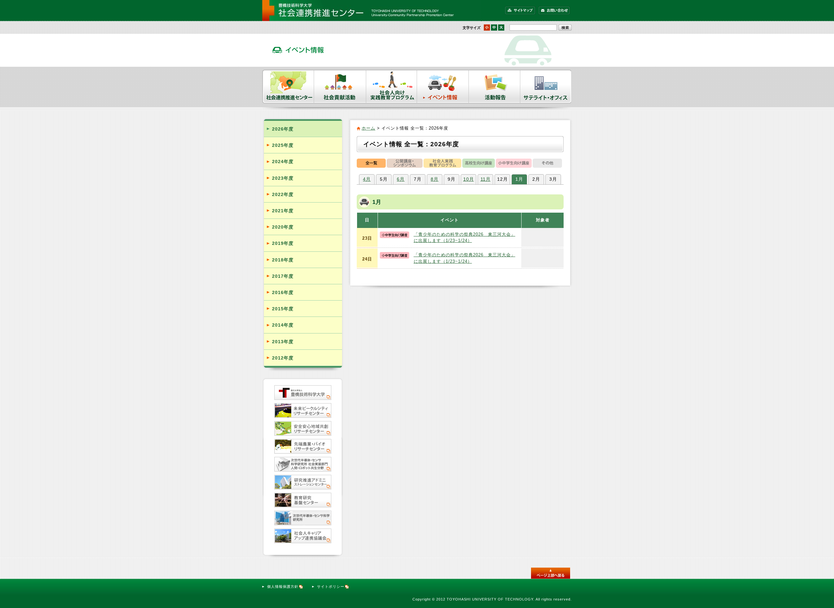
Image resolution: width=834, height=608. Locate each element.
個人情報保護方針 (282, 586)
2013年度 (283, 341)
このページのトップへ (550, 573)
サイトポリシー (330, 586)
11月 (486, 179)
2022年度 (283, 194)
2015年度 (283, 308)
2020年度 (283, 227)
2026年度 (283, 129)
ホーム (368, 128)
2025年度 (283, 145)
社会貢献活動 (340, 87)
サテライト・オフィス (546, 87)
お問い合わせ (554, 10)
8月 (435, 179)
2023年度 (283, 178)
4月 (367, 179)
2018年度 (283, 259)
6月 (401, 179)
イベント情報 (443, 87)
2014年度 (283, 325)
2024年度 (283, 161)
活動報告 (494, 87)
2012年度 (283, 358)
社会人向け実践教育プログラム (391, 87)
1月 (519, 179)
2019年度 (283, 243)
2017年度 (283, 276)
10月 (468, 179)
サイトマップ (520, 10)
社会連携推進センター (288, 87)
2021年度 (283, 210)
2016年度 (283, 292)
